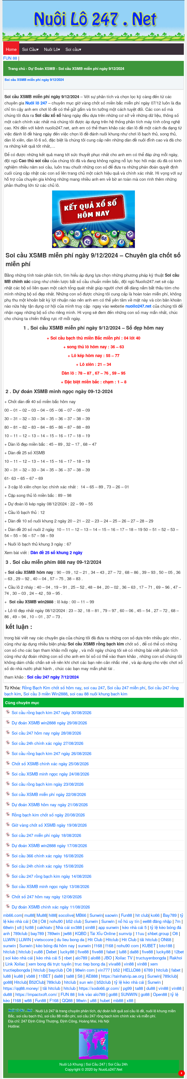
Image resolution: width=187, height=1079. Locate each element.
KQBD (81, 933)
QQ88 (68, 1000)
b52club (104, 982)
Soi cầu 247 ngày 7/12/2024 (53, 677)
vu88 (39, 951)
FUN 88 (10, 58)
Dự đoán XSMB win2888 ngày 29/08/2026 (49, 722)
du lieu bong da (71, 939)
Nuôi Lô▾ (52, 49)
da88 (135, 951)
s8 (20, 927)
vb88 (31, 976)
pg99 (128, 988)
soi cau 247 (94, 687)
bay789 (38, 933)
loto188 (166, 945)
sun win (86, 982)
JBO (108, 958)
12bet (179, 951)
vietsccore (44, 939)
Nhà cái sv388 (69, 927)
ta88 (70, 976)
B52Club (36, 982)
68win (9, 927)
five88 (84, 951)
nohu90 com (128, 945)
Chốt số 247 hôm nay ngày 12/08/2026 (47, 896)
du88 (151, 988)
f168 (98, 945)
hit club (142, 915)
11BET (45, 976)
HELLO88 (132, 970)
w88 (28, 1000)
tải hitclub (149, 939)
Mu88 (42, 915)
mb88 (118, 1000)
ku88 (19, 976)
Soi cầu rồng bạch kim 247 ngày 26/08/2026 (51, 753)
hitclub (9, 951)
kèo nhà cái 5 (135, 927)
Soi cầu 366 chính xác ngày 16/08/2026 (47, 855)
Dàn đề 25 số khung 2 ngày (56, 552)
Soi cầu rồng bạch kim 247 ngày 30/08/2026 (51, 712)
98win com (85, 970)
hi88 (52, 915)
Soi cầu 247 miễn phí (126, 687)
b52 (117, 970)
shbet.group (159, 933)
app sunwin (109, 927)
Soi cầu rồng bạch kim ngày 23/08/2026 (48, 784)
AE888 (92, 976)
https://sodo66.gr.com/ (100, 988)
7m (178, 921)
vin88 (129, 964)
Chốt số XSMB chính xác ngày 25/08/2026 (50, 763)
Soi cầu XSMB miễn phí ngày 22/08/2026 (49, 794)
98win (82, 1000)
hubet (105, 1000)
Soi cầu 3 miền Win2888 (45, 694)
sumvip (126, 933)
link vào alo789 (92, 994)
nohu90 (56, 921)
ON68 (166, 939)
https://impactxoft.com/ (36, 994)
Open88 (160, 994)
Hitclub (113, 939)
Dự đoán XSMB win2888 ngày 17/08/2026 (49, 845)
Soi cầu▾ (73, 49)
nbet (68, 958)
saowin (112, 915)
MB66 (81, 915)
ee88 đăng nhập (158, 921)
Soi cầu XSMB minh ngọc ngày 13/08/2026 (50, 886)
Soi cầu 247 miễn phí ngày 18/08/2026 (46, 835)
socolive (66, 915)
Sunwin (96, 915)
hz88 (30, 927)
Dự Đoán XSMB (41, 68)
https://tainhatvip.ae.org (123, 976)
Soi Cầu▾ (30, 49)
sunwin (10, 945)
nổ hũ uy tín (129, 921)
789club (20, 933)
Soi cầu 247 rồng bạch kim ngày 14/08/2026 (51, 876)
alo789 (81, 958)
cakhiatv (45, 927)
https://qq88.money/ (21, 988)
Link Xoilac (15, 964)
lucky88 (67, 951)
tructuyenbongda (151, 958)
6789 (149, 970)
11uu (140, 933)
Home (11, 49)
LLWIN (10, 939)
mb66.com (12, 915)
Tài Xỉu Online (103, 933)
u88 (94, 1000)
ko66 (156, 915)
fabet (111, 951)
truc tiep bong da (90, 964)
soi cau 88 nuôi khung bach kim (98, 694)
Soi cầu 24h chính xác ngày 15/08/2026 (47, 866)
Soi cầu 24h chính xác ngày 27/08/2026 (47, 743)
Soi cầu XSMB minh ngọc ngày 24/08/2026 (50, 774)
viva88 (115, 964)
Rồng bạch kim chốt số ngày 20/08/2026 (48, 815)
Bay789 (170, 915)
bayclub (56, 970)
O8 (35, 921)
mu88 (29, 915)
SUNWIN (130, 994)
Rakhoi (175, 958)
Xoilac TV (124, 958)
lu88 (123, 951)
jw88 (68, 933)
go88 (7, 982)
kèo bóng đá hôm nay (56, 945)
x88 (130, 1000)
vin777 (104, 970)
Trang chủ (16, 68)
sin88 (90, 927)
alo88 (96, 958)
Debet (52, 951)
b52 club (74, 921)
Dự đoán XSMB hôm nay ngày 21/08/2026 (50, 804)
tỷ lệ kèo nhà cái (129, 982)
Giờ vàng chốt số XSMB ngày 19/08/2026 (49, 825)
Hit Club (95, 939)
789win (54, 933)
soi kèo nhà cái (19, 958)
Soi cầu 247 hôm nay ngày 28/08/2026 (46, 733)
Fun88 (127, 915)
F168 (54, 1000)
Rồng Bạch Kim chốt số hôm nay (51, 687)
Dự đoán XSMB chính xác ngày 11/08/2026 (51, 907)
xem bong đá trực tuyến (50, 964)
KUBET (149, 945)
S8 (80, 976)
